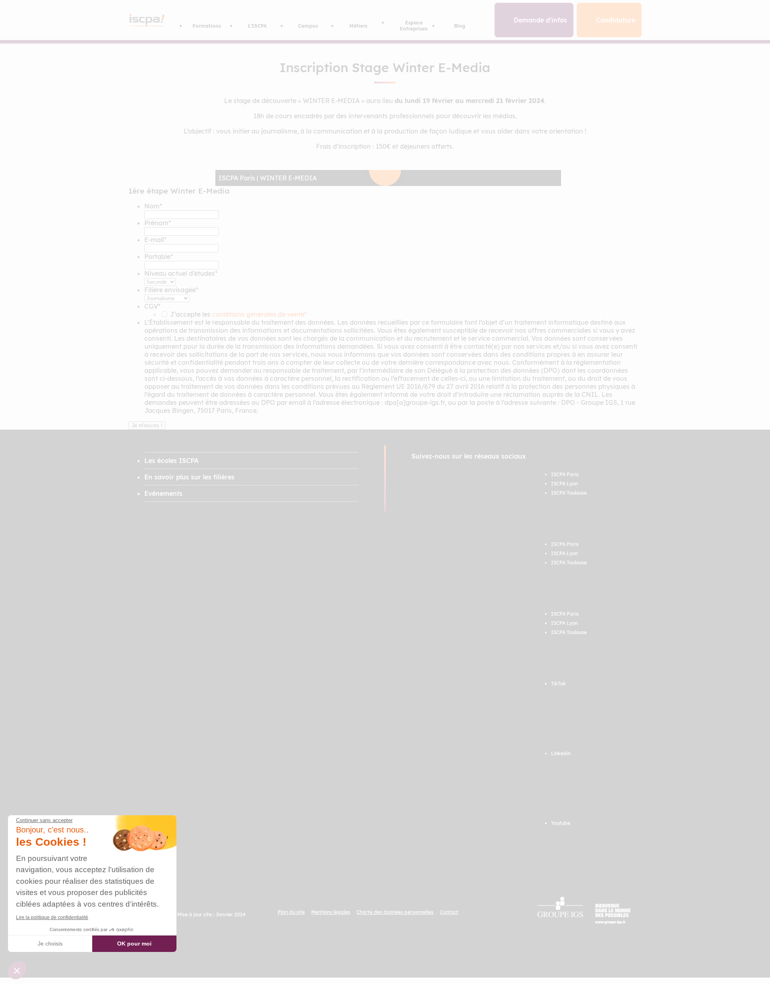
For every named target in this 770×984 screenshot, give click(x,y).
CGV (152, 306)
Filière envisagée (171, 290)
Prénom (157, 223)
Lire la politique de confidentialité (52, 917)
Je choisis (50, 943)
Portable (158, 257)
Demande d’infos (540, 20)
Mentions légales (330, 912)
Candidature (615, 20)
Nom (153, 206)
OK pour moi (134, 943)
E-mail (155, 240)
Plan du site (291, 912)
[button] (16, 970)
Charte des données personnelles (395, 912)
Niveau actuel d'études (180, 273)
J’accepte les (238, 314)
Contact (449, 912)
